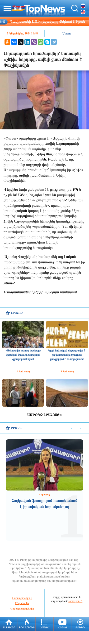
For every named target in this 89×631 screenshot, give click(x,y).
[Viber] (34, 42)
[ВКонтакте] (14, 42)
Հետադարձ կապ (22, 598)
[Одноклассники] (7, 42)
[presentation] (72, 428)
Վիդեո (62, 627)
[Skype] (47, 42)
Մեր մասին (22, 603)
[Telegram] (54, 42)
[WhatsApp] (40, 42)
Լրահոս (44, 627)
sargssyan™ (75, 601)
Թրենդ (80, 627)
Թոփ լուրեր (27, 627)
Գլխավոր (9, 627)
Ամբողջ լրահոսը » (44, 415)
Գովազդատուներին (22, 608)
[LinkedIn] (27, 42)
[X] (20, 42)
